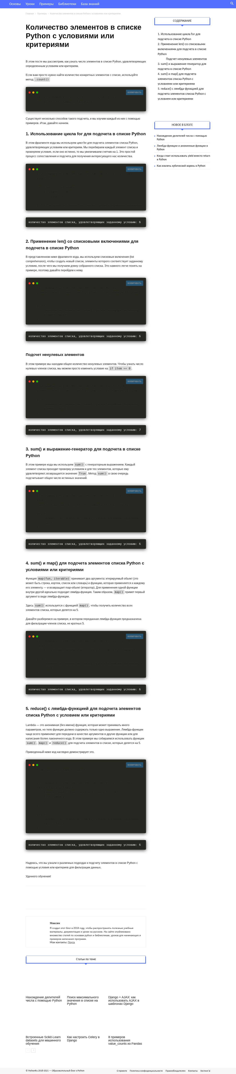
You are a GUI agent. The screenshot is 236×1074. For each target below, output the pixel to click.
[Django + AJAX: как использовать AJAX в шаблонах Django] (127, 981)
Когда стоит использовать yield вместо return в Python (183, 158)
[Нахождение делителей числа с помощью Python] (44, 981)
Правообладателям (175, 1071)
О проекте (122, 1071)
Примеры (46, 4)
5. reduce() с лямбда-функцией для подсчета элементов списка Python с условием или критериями (182, 94)
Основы (15, 4)
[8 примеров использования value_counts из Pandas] (127, 1021)
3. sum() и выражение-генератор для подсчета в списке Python (182, 66)
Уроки (30, 4)
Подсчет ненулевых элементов (186, 59)
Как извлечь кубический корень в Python (181, 166)
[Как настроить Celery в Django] (86, 1021)
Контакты (193, 1071)
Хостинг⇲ (205, 1071)
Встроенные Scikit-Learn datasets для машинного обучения (43, 1040)
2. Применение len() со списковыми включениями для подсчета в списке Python (182, 49)
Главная (30, 13)
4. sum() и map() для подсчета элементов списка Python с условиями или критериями (177, 79)
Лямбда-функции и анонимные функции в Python (182, 148)
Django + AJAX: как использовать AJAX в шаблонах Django (123, 1000)
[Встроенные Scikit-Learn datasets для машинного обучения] (44, 1021)
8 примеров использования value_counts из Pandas (125, 1040)
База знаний (90, 4)
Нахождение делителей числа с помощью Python (44, 998)
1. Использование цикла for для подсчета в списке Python (179, 37)
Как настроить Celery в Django (83, 1038)
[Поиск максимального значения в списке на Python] (86, 981)
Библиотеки (67, 4)
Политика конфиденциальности (146, 1071)
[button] (232, 4)
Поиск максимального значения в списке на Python (83, 1000)
